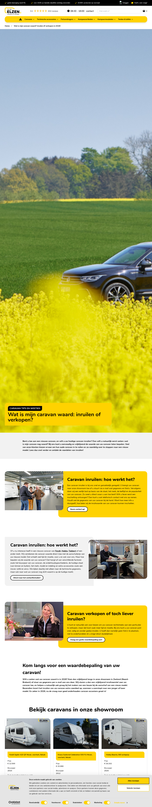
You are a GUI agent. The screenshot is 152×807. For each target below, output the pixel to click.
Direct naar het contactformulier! (26, 578)
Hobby (65, 551)
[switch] (65, 802)
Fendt (58, 551)
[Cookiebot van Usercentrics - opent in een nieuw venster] (14, 802)
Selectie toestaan (133, 788)
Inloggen (126, 3)
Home (7, 26)
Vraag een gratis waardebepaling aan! (86, 640)
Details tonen (119, 803)
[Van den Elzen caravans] (13, 11)
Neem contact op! (77, 509)
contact (90, 11)
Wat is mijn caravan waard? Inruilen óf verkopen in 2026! (37, 26)
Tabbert (72, 551)
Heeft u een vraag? (140, 3)
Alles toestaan (133, 781)
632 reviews (44, 11)
